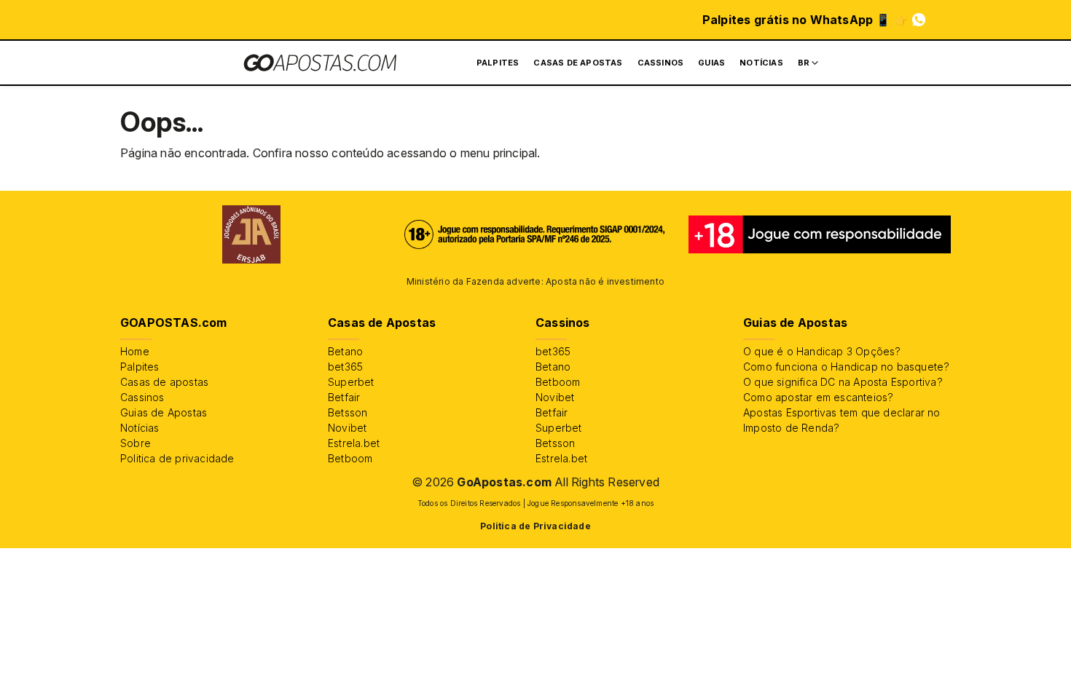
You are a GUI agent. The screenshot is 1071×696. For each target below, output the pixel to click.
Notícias (761, 63)
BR (803, 63)
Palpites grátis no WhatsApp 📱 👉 (805, 19)
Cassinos (661, 63)
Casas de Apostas (577, 63)
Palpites (497, 63)
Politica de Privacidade (535, 526)
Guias (711, 63)
